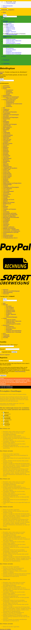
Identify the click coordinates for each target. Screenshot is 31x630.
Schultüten (8, 105)
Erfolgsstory (9, 30)
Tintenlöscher (6, 224)
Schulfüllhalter (6, 220)
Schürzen (5, 207)
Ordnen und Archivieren (12, 98)
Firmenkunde (6, 60)
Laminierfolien (6, 132)
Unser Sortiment (10, 26)
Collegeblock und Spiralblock (10, 168)
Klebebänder (6, 151)
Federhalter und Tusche (8, 199)
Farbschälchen (6, 196)
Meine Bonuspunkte (8, 5)
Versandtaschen (6, 140)
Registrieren (3, 375)
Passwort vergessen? (5, 354)
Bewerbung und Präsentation (10, 112)
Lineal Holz (6, 157)
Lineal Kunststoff (7, 158)
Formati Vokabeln (7, 176)
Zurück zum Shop (7, 36)
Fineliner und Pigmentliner (9, 216)
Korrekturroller (6, 155)
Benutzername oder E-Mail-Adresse (9, 344)
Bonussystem (6, 46)
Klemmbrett (6, 154)
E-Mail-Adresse (4, 360)
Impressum (5, 289)
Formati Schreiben (7, 175)
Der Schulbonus (10, 48)
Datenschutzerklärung (20, 371)
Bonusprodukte (6, 87)
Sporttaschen (9, 106)
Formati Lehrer (6, 172)
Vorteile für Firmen (10, 42)
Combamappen (6, 113)
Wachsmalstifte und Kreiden (9, 213)
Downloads (9, 23)
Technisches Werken (8, 236)
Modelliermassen (7, 203)
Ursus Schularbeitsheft (8, 191)
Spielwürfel (6, 164)
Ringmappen (6, 121)
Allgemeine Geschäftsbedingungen (11, 291)
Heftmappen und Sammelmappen (11, 97)
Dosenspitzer (6, 144)
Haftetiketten (6, 129)
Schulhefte (5, 186)
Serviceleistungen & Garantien (13, 43)
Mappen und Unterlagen (9, 202)
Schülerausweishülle (8, 135)
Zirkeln (4, 233)
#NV (4, 107)
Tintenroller (6, 225)
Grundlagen (8, 417)
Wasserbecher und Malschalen (10, 214)
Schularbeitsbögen (7, 184)
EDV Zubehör (6, 128)
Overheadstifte (6, 218)
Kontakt (5, 7)
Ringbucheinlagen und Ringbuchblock (12, 183)
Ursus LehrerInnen (7, 188)
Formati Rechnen (7, 173)
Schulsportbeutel (10, 102)
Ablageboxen (6, 109)
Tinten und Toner (7, 139)
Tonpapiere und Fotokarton (9, 209)
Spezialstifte (6, 221)
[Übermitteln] (0, 82)
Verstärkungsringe (7, 166)
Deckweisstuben (7, 194)
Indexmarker (6, 116)
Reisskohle (5, 206)
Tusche (4, 210)
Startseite (2, 72)
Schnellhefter (6, 123)
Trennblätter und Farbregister (10, 124)
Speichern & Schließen (5, 629)
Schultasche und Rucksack (9, 99)
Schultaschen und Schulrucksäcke (14, 103)
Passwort (2, 349)
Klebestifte (5, 153)
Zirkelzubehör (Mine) (8, 235)
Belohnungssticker (7, 127)
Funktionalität (8, 419)
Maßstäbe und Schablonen (9, 228)
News (4, 56)
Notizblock (5, 180)
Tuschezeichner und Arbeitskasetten (11, 231)
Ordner (4, 120)
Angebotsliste (6, 63)
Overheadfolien (6, 133)
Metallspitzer (6, 160)
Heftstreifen (6, 150)
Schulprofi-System (10, 27)
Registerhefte (6, 181)
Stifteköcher (6, 165)
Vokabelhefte (6, 192)
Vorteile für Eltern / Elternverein (13, 40)
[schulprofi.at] (7, 9)
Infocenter (5, 21)
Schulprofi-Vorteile (10, 29)
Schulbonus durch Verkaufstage (13, 54)
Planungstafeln (9, 92)
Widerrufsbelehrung (7, 292)
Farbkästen (5, 195)
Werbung (7, 425)
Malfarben (5, 201)
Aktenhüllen (6, 110)
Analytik (7, 422)
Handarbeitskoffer (7, 95)
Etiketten (5, 146)
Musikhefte (5, 179)
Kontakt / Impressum (11, 31)
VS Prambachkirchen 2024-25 (10, 238)
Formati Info (6, 170)
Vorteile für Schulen (10, 39)
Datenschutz (6, 293)
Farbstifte (5, 198)
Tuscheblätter (6, 212)
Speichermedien (7, 136)
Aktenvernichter (7, 125)
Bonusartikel (9, 51)
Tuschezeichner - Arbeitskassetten (11, 229)
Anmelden (14, 352)
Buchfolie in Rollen (7, 143)
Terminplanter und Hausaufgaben (11, 187)
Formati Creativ (6, 169)
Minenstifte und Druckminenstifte (11, 217)
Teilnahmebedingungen (11, 34)
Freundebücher (9, 90)
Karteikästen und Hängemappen (10, 117)
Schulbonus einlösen (11, 49)
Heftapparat (6, 147)
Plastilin (8, 94)
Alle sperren (8, 414)
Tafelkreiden (6, 138)
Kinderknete (9, 91)
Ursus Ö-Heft (6, 190)
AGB (7, 33)
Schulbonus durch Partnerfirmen (13, 52)
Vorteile (5, 37)
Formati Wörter (6, 177)
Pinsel (4, 205)
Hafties (4, 131)
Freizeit (5, 88)
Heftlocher (5, 149)
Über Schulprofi (10, 24)
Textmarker (5, 222)
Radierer (5, 162)
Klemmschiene (6, 118)
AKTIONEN (6, 86)
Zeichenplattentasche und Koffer (11, 232)
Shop (4, 17)
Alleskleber (5, 142)
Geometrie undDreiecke (8, 227)
